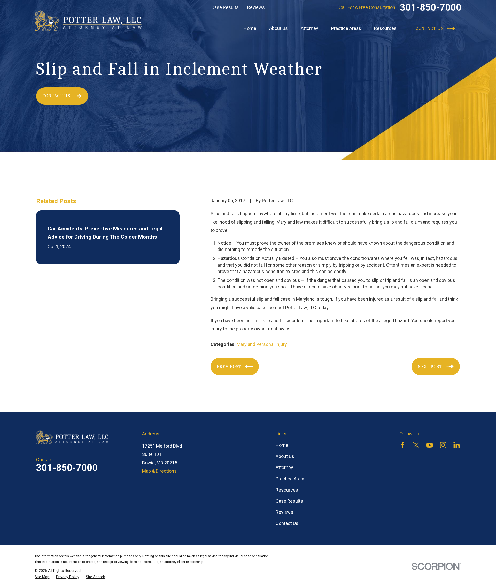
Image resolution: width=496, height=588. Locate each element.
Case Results (225, 7)
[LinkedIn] (456, 445)
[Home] (88, 21)
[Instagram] (443, 445)
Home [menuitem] (250, 28)
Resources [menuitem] (385, 28)
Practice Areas (291, 478)
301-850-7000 (430, 7)
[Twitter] (416, 445)
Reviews (256, 7)
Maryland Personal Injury (262, 344)
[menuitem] (42, 577)
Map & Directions (159, 471)
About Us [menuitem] (278, 28)
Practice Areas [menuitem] (346, 28)
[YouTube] (429, 445)
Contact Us (287, 523)
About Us (285, 456)
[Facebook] (402, 445)
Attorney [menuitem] (309, 28)
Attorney (284, 467)
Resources (287, 490)
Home (282, 445)
